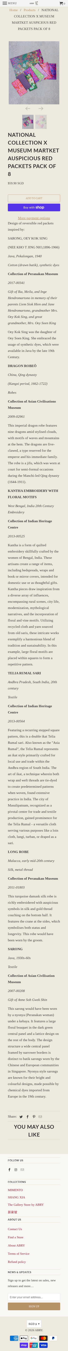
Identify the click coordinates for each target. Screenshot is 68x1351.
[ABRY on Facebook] (10, 1170)
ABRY (38, 1330)
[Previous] (27, 108)
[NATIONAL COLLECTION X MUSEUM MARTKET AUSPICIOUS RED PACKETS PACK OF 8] (34, 73)
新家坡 (12, 1212)
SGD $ (34, 1324)
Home (13, 10)
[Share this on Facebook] (27, 1117)
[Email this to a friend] (40, 1117)
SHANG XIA (16, 1197)
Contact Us (15, 1229)
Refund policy (17, 1262)
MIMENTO (15, 1190)
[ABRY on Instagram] (16, 1170)
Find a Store (15, 1237)
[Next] (40, 108)
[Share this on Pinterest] (33, 1117)
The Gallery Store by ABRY (26, 1204)
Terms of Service (18, 1253)
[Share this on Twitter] (20, 1117)
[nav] (10, 3)
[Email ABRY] (23, 1170)
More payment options (34, 218)
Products (29, 10)
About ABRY (16, 1245)
